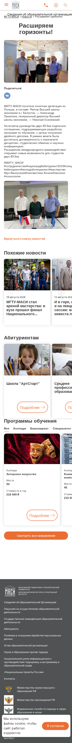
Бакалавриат (39, 428)
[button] (61, 292)
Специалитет (62, 428)
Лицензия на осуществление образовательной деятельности (31, 610)
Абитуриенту (11, 628)
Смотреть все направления (36, 535)
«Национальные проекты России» (24, 672)
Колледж (19, 428)
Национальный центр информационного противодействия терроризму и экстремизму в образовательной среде (31, 662)
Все (6, 428)
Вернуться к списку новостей (24, 238)
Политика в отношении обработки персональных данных (32, 637)
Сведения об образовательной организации (39, 14)
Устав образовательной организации (25, 645)
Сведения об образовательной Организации (30, 602)
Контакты (9, 678)
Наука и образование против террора (26, 652)
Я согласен (55, 726)
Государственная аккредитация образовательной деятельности (33, 620)
